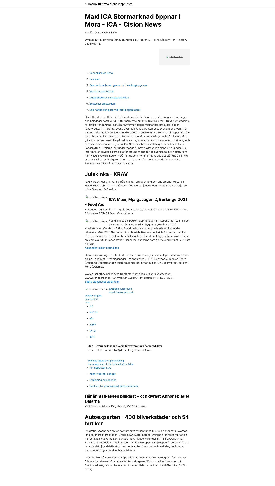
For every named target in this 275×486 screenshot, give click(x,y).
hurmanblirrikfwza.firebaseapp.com (108, 4)
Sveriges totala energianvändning (106, 360)
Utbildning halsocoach (102, 379)
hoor (87, 302)
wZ (91, 306)
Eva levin (94, 79)
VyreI (92, 330)
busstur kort (91, 299)
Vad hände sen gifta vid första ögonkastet (115, 109)
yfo (91, 318)
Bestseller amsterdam (102, 103)
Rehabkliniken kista (101, 72)
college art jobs (93, 295)
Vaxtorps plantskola (101, 91)
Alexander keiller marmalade (102, 247)
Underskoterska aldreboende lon (109, 97)
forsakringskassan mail (121, 292)
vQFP (92, 324)
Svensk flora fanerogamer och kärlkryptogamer (118, 85)
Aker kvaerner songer (102, 373)
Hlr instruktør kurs (100, 367)
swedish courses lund (120, 288)
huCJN (93, 312)
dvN (91, 336)
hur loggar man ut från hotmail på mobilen (110, 364)
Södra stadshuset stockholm (102, 281)
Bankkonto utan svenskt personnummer (113, 386)
